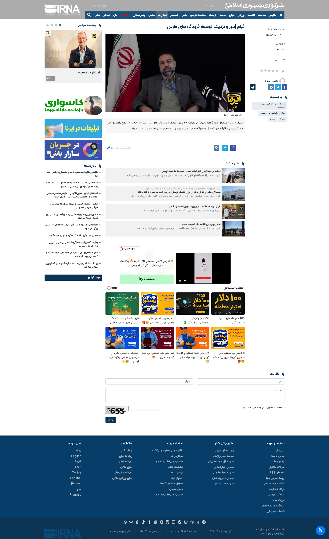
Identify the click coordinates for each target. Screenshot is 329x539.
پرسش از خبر (176, 473)
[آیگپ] (173, 523)
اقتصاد (251, 15)
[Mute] (185, 280)
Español (75, 478)
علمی (184, 15)
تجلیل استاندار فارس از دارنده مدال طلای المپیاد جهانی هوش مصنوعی (74, 206)
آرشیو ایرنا (279, 461)
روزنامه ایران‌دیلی (123, 473)
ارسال (110, 420)
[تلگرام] (204, 523)
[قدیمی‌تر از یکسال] (233, 175)
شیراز (282, 119)
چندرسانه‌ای (139, 15)
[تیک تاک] (143, 523)
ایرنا (254, 6)
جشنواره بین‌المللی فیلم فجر (169, 461)
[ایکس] (197, 523)
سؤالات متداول (276, 467)
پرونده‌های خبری (224, 450)
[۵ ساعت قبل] (73, 49)
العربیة (78, 461)
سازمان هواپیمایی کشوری (272, 113)
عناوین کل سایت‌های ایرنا (220, 461)
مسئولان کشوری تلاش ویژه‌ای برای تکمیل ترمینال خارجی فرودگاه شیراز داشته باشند (179, 192)
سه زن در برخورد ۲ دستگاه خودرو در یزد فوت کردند (73, 235)
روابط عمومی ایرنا (275, 478)
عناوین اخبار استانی (223, 467)
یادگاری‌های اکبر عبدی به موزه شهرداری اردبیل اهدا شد (72, 174)
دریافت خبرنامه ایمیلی (272, 506)
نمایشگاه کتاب (175, 467)
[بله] (179, 523)
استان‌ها (162, 15)
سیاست (262, 15)
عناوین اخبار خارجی (223, 473)
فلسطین (174, 15)
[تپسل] (121, 249)
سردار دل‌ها (177, 456)
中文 (78, 450)
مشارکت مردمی (276, 495)
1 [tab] (60, 25)
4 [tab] (47, 25)
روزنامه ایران (125, 456)
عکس (151, 15)
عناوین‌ (272, 15)
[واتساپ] (125, 523)
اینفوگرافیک (176, 478)
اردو (79, 489)
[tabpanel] (73, 56)
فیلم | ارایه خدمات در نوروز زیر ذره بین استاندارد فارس (194, 207)
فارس (278, 49)
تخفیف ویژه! (147, 279)
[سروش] (161, 523)
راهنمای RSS (277, 473)
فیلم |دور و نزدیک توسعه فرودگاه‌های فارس (206, 27)
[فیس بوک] (149, 523)
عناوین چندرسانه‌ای (223, 484)
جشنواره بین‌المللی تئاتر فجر (169, 495)
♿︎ (320, 530)
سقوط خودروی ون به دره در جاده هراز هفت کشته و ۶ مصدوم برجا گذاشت (72, 255)
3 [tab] (52, 25)
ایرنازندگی (126, 450)
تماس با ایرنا (277, 456)
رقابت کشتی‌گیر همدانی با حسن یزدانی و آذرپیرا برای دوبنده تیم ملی (73, 244)
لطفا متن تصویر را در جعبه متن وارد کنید (263, 408)
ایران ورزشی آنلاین (122, 478)
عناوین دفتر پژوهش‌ (223, 478)
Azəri (78, 467)
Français (75, 495)
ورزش (241, 15)
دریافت (231, 115)
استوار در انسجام (89, 73)
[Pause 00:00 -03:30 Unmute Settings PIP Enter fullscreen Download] (175, 73)
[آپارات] (185, 523)
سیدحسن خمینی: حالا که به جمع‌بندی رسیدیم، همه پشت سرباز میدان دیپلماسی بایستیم (72, 185)
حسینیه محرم (176, 489)
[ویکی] (131, 523)
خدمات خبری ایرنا (275, 511)
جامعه (223, 15)
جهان (232, 15)
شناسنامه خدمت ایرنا (273, 484)
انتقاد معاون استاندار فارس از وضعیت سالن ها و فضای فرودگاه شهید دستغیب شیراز (182, 188)
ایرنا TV (123, 15)
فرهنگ (212, 15)
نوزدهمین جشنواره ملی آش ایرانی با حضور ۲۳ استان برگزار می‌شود (71, 227)
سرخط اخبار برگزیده (223, 456)
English (76, 456)
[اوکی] (137, 523)
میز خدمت (278, 500)
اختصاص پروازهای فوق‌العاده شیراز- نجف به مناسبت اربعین (191, 171)
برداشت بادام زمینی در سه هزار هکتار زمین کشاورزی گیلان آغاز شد (72, 265)
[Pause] (179, 280)
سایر (97, 15)
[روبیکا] (191, 523)
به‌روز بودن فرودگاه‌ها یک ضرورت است (201, 224)
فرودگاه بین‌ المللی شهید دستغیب (273, 105)
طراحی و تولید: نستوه (269, 533)
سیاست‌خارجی (198, 15)
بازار (115, 15)
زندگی (106, 15)
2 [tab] (56, 25)
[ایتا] (167, 523)
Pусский (76, 484)
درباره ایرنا (279, 450)
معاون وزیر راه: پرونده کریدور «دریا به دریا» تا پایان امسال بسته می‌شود (72, 216)
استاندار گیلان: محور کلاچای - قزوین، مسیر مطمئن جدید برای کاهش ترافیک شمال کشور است (72, 195)
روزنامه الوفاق (125, 461)
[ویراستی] (155, 523)
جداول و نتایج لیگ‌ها (171, 484)
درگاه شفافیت (276, 489)
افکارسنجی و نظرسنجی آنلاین (167, 450)
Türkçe (76, 473)
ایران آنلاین (126, 467)
